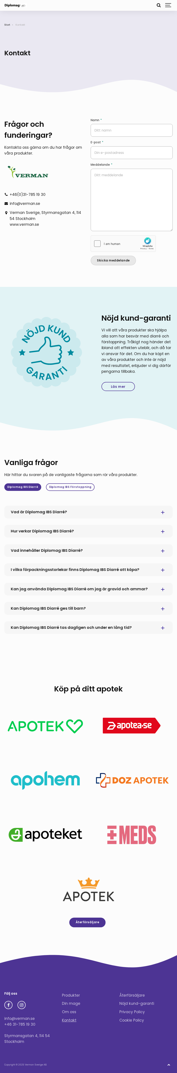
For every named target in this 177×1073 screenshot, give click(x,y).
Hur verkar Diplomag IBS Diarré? (42, 531)
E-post (97, 142)
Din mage (71, 1003)
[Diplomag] (15, 5)
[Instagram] (21, 1005)
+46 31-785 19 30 (19, 1024)
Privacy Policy (132, 1011)
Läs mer (118, 386)
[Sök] (158, 5)
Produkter (71, 995)
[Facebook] (8, 1005)
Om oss (69, 1011)
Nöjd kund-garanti (136, 1003)
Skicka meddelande (113, 260)
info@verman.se (25, 203)
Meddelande (101, 164)
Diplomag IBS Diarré (22, 487)
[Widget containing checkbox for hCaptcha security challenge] (123, 243)
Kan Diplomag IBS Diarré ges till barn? (48, 608)
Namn (96, 120)
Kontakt (69, 1020)
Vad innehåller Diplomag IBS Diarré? (47, 550)
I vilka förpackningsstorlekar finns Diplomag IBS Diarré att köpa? (75, 569)
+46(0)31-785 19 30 (28, 194)
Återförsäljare (87, 922)
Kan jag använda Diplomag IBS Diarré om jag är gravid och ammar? (79, 589)
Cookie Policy (131, 1020)
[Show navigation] (168, 5)
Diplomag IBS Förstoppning (70, 487)
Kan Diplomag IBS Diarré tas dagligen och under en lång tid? (71, 627)
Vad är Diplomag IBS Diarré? (39, 512)
